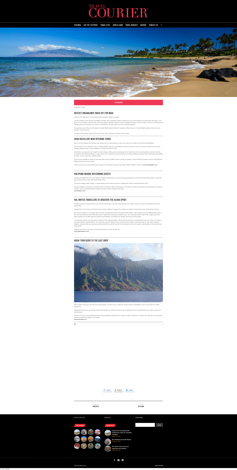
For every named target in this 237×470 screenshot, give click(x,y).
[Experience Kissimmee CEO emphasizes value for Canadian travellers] (77, 432)
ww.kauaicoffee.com (81, 319)
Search (159, 425)
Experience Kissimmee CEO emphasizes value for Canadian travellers (122, 432)
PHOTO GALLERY (79, 417)
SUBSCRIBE (139, 417)
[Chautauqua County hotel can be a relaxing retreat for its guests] (84, 446)
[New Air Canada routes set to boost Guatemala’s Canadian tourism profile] (98, 432)
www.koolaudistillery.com (150, 165)
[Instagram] (122, 460)
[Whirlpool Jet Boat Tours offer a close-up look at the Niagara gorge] (77, 446)
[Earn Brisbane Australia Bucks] (84, 432)
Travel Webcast (131, 25)
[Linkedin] (118, 460)
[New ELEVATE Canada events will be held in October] (98, 446)
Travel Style (105, 25)
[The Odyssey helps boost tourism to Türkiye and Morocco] (84, 439)
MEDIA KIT (108, 417)
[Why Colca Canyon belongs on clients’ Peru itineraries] (98, 439)
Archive (143, 25)
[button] (161, 24)
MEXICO (96, 406)
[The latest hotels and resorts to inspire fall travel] (91, 439)
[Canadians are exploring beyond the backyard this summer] (91, 446)
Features (77, 25)
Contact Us (153, 25)
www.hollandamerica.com (81, 231)
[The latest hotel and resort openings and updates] (91, 432)
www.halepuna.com (79, 190)
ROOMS (141, 406)
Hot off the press (91, 25)
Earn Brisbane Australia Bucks (121, 439)
